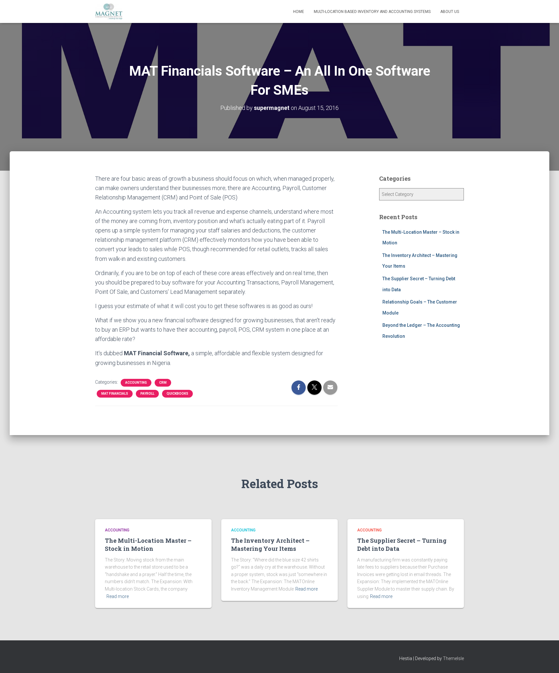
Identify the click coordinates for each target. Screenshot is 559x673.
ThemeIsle (453, 658)
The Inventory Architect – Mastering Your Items (270, 544)
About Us (449, 11)
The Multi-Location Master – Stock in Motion (148, 544)
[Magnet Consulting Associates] (108, 12)
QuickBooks (177, 393)
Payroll (147, 393)
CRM (163, 382)
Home (298, 11)
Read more (117, 596)
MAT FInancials (114, 393)
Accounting (136, 382)
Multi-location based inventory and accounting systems (372, 11)
